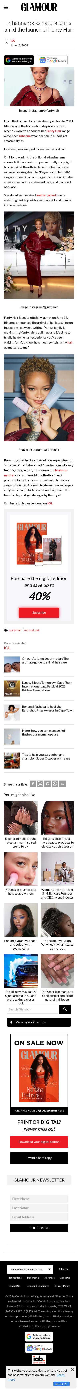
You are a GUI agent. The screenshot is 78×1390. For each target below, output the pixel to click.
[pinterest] (47, 784)
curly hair (15, 630)
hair (70, 342)
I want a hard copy (39, 1158)
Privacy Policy (62, 1285)
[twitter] (40, 785)
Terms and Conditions (37, 1285)
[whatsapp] (55, 784)
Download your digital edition (39, 1141)
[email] (62, 784)
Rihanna (25, 136)
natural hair (32, 630)
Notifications (15, 1277)
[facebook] (33, 784)
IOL (13, 40)
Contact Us (14, 1285)
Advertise (50, 1277)
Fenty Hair (53, 131)
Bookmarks (33, 1277)
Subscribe (39, 612)
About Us (65, 1277)
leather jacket (46, 195)
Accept (61, 1384)
